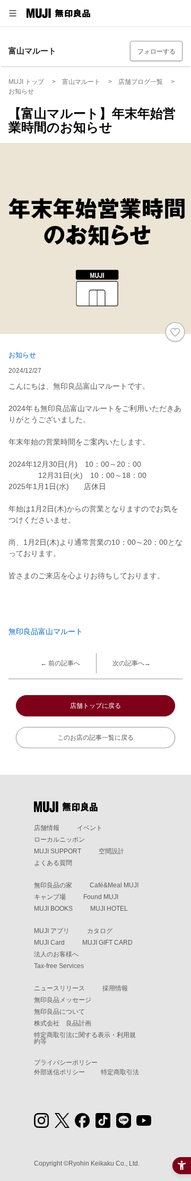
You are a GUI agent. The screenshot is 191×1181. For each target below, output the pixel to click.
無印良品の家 (53, 885)
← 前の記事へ (60, 663)
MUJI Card (49, 942)
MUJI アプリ (52, 931)
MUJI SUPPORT (57, 851)
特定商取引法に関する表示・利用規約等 (85, 1038)
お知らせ (22, 355)
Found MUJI (100, 897)
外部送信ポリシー (59, 1072)
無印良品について (59, 1011)
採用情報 (115, 988)
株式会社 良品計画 (62, 1023)
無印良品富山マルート (45, 631)
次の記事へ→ (131, 663)
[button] (12, 13)
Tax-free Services (59, 966)
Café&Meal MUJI (114, 885)
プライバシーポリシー (66, 1062)
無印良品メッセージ (62, 1000)
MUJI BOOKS (53, 908)
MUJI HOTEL (109, 908)
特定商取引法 (120, 1072)
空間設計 (111, 851)
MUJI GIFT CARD (107, 942)
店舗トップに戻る (95, 705)
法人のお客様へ (56, 954)
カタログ (99, 931)
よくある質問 (53, 863)
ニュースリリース (59, 988)
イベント (89, 828)
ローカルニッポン (59, 839)
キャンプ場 (50, 897)
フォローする (156, 51)
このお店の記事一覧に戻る (95, 737)
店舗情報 (46, 828)
